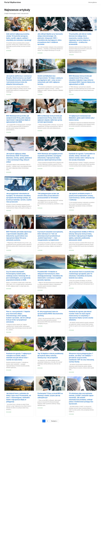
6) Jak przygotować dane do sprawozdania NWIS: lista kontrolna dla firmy (50, 314)
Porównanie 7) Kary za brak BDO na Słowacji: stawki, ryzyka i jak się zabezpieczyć (50, 395)
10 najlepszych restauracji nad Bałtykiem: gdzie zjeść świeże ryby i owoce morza (82, 118)
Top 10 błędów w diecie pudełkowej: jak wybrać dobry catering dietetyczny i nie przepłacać (50, 356)
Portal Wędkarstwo (12, 2)
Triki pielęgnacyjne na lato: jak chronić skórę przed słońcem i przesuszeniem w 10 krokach (48, 196)
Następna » (54, 421)
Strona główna (92, 2)
